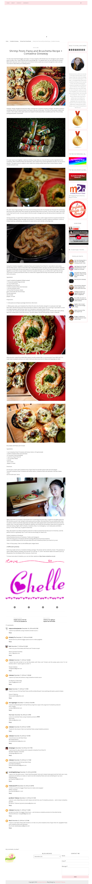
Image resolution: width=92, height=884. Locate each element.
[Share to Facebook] (29, 607)
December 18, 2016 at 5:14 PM (23, 715)
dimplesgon (12, 748)
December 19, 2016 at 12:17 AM (22, 760)
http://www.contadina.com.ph (47, 556)
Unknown (11, 660)
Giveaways (25, 3)
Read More (45, 26)
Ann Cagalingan (13, 702)
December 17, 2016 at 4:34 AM (24, 637)
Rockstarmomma (41, 882)
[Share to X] (15, 607)
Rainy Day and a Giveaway (80, 279)
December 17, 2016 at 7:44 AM (22, 660)
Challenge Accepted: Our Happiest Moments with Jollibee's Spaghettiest (79, 293)
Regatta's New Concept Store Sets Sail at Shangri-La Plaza (80, 305)
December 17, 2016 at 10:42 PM (26, 702)
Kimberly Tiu (12, 637)
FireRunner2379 (13, 786)
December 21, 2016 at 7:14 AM (22, 810)
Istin (10, 646)
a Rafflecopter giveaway (13, 546)
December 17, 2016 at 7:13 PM (20, 689)
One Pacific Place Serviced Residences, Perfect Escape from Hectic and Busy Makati (80, 274)
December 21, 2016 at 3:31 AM (28, 798)
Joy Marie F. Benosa (14, 798)
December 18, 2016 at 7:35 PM (22, 736)
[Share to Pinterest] (57, 607)
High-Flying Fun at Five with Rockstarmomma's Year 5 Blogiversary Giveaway (80, 268)
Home (8, 3)
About (13, 3)
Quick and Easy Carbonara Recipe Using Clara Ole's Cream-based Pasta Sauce (80, 287)
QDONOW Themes (60, 882)
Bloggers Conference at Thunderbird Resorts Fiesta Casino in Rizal (80, 318)
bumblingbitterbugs (14, 772)
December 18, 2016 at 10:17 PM (24, 748)
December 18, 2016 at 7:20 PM (22, 727)
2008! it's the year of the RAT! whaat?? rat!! (79, 311)
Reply (10, 632)
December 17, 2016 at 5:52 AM (20, 646)
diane (10, 689)
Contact (19, 3)
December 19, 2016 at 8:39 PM (28, 772)
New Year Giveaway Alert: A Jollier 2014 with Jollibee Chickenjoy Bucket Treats (80, 262)
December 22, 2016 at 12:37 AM (20, 820)
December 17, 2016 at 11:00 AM (22, 675)
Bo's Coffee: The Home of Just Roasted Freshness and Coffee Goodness (80, 299)
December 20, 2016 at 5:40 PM (26, 786)
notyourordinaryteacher (15, 628)
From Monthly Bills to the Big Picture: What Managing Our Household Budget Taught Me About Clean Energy (46, 22)
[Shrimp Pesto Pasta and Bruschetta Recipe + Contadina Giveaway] (43, 607)
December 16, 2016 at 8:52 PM (30, 628)
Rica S (10, 820)
